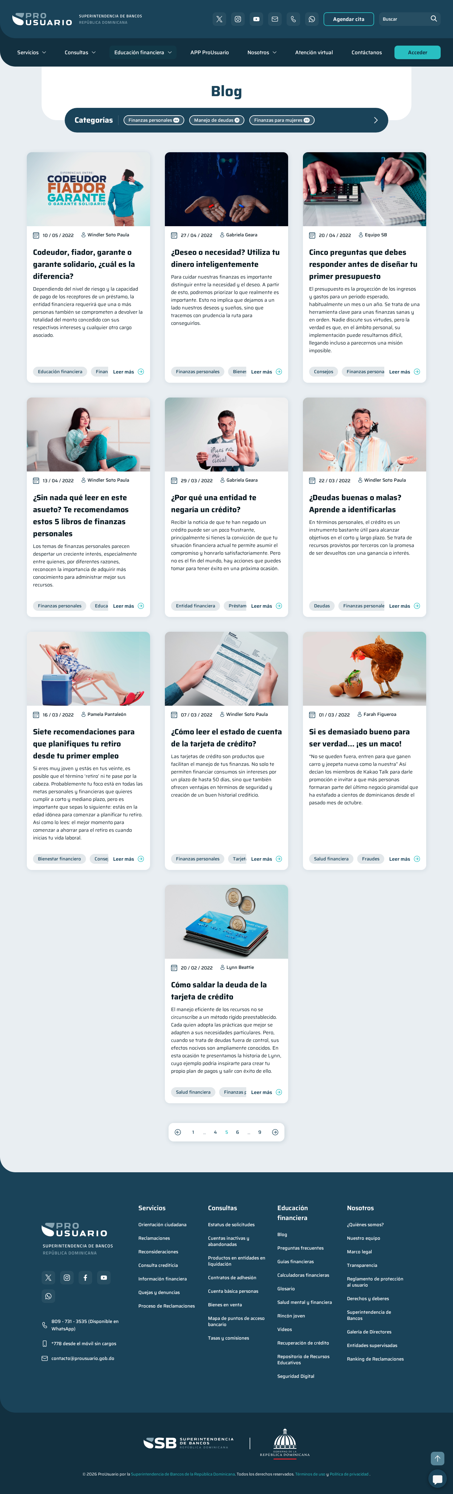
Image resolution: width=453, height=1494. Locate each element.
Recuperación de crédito (303, 1343)
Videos (284, 1329)
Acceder (416, 53)
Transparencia (362, 1265)
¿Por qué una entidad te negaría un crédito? (213, 504)
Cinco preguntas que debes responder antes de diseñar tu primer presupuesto (363, 264)
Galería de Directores (369, 1332)
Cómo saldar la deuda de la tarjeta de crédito (219, 991)
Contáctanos (367, 52)
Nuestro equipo (363, 1238)
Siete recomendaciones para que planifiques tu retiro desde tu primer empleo (84, 744)
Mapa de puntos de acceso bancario (237, 1321)
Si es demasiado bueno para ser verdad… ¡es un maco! (359, 738)
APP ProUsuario (209, 52)
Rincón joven (291, 1316)
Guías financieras (295, 1261)
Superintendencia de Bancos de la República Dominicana (183, 1474)
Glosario (286, 1288)
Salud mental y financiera (304, 1302)
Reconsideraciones (158, 1251)
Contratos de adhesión (232, 1277)
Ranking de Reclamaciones (375, 1359)
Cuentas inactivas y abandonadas (229, 1241)
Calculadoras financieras (303, 1275)
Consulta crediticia (158, 1265)
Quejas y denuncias (159, 1292)
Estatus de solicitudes (231, 1224)
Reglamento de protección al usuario (376, 1282)
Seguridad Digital (295, 1376)
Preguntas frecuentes (300, 1248)
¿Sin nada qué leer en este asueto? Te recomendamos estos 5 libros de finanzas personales (81, 516)
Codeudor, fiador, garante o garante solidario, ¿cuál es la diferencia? (84, 264)
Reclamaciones (154, 1238)
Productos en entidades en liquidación (237, 1261)
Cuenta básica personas (233, 1291)
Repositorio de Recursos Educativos (304, 1359)
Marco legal (359, 1251)
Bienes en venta (225, 1304)
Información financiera (162, 1279)
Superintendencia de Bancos (369, 1315)
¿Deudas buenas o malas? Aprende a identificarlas (355, 504)
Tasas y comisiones (228, 1338)
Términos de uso (310, 1474)
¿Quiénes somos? (365, 1224)
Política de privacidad (349, 1474)
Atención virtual (314, 52)
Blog (282, 1234)
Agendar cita (349, 19)
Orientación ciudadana (162, 1224)
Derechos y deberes (368, 1298)
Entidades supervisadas (372, 1345)
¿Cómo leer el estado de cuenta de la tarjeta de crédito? (226, 738)
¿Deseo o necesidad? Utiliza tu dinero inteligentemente (225, 258)
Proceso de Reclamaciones (166, 1306)
